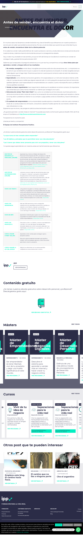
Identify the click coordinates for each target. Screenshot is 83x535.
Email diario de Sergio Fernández (23, 512)
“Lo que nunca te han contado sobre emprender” (20, 135)
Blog (51, 513)
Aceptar (58, 525)
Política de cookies (23, 532)
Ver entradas (20, 267)
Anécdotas (60, 471)
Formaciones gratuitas (23, 515)
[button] (39, 6)
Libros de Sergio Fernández (57, 511)
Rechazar (78, 525)
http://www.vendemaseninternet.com (32, 114)
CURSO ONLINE (9, 247)
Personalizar (68, 525)
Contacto (79, 511)
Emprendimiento (6, 511)
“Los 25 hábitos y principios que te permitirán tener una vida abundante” (28, 139)
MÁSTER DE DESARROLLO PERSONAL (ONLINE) (11, 155)
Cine (65, 471)
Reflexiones (16, 471)
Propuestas (8, 471)
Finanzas (4, 513)
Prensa (79, 509)
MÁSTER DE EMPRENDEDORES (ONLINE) (10, 174)
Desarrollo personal (6, 516)
